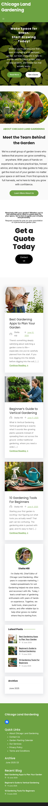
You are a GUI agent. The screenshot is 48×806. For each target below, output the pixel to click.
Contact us (24, 259)
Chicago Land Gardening (16, 7)
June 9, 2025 (32, 507)
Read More (14, 74)
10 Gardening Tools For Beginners (23, 500)
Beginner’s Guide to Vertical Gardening (23, 411)
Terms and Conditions (19, 751)
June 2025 (14, 688)
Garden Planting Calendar (21, 740)
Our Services (15, 744)
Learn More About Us (24, 193)
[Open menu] (3, 19)
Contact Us (14, 737)
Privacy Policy (15, 747)
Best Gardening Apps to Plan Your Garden (22, 323)
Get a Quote (33, 74)
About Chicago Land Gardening (23, 733)
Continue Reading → (18, 365)
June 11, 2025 (32, 418)
